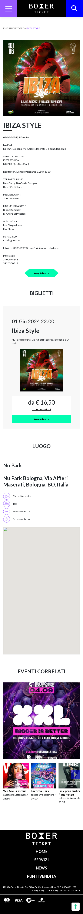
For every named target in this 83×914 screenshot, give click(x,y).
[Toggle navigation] (8, 8)
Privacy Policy (37, 890)
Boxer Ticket (17, 887)
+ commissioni (41, 409)
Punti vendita (41, 876)
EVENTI (7, 28)
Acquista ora (41, 273)
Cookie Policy (52, 890)
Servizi (41, 859)
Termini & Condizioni (70, 890)
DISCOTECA (19, 28)
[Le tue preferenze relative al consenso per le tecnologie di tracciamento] (76, 907)
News (41, 868)
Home (41, 851)
